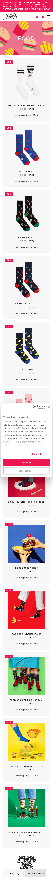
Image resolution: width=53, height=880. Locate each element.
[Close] (7, 873)
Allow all (26, 462)
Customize (25, 471)
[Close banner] (49, 407)
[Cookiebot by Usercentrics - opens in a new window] (33, 407)
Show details (37, 454)
